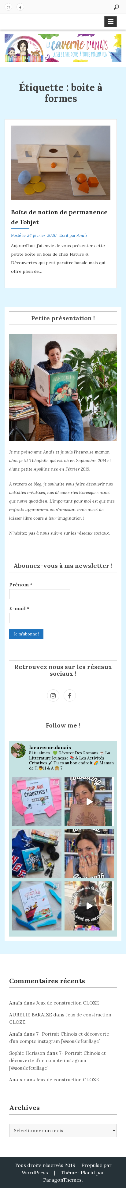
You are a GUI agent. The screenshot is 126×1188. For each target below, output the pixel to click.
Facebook (20, 7)
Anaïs (82, 235)
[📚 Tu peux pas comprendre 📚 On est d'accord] (89, 905)
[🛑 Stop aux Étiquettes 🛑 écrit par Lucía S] (36, 801)
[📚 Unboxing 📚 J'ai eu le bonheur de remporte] (89, 801)
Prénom (20, 585)
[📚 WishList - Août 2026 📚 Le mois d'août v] (89, 853)
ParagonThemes (62, 1180)
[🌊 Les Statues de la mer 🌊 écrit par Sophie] (36, 905)
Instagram (8, 7)
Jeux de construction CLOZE (67, 1003)
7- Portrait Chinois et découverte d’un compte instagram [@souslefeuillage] (57, 1060)
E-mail (19, 608)
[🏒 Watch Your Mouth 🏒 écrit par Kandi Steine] (36, 853)
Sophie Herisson (27, 1053)
